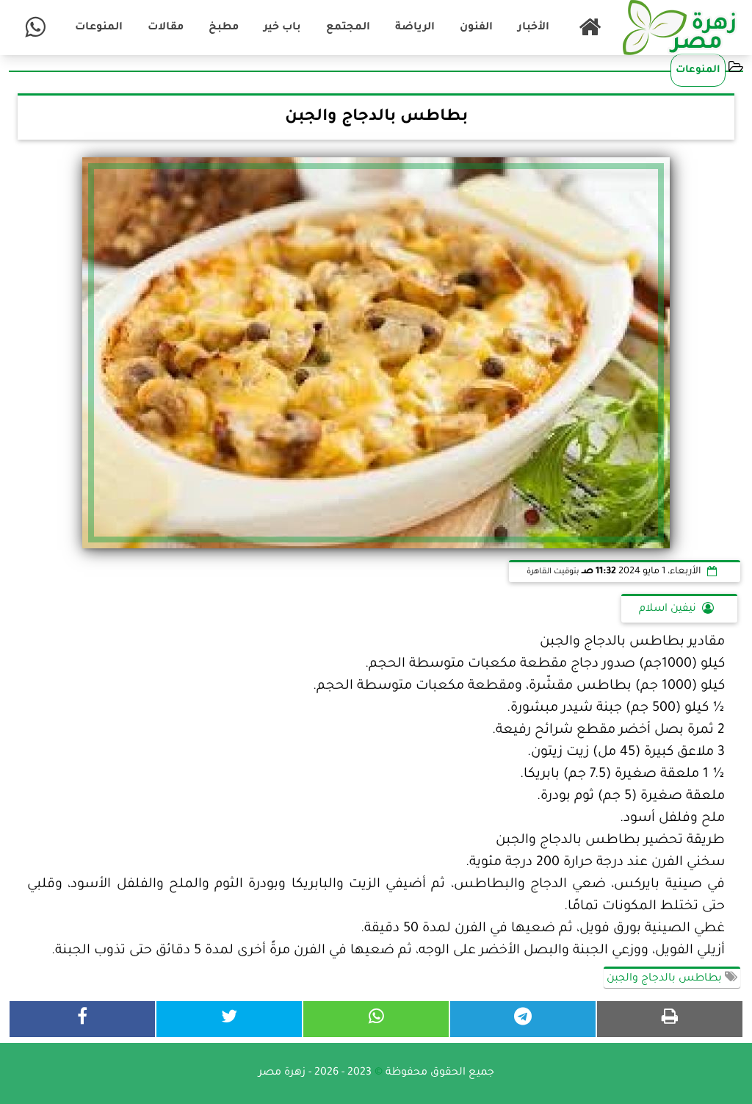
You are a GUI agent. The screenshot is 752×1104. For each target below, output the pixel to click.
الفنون (476, 28)
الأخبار (533, 28)
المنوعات (99, 28)
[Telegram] (522, 1019)
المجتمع (348, 28)
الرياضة (415, 28)
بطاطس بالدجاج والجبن (666, 979)
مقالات (166, 28)
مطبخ (224, 28)
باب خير (282, 28)
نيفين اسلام (667, 609)
